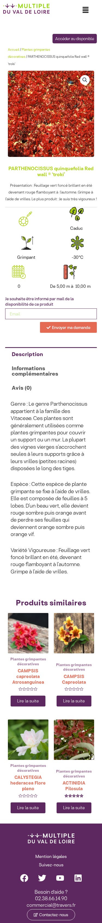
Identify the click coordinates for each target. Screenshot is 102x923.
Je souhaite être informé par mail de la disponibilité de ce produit (39, 302)
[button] (85, 10)
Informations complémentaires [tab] (35, 371)
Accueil (13, 49)
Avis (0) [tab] (22, 387)
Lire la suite (28, 701)
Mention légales (51, 856)
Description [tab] (27, 354)
